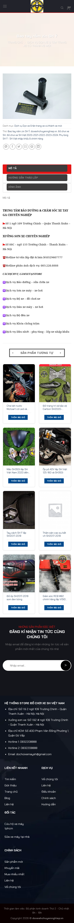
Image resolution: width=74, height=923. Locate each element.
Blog (7, 798)
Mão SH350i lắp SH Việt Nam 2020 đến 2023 (17, 471)
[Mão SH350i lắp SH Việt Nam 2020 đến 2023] (19, 447)
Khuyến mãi (11, 868)
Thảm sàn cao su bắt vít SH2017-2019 (54, 534)
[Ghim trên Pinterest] (32, 147)
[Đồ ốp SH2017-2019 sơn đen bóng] (19, 574)
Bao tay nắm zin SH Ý (19, 131)
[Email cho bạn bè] (25, 147)
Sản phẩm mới (13, 862)
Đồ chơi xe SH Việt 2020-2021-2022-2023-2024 (32, 135)
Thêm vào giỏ (18, 417)
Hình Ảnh (14, 187)
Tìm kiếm (10, 779)
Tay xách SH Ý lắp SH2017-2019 (16, 534)
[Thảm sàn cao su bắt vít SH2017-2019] (55, 510)
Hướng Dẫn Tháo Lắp (23, 177)
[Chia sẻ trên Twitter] (19, 147)
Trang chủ (15, 42)
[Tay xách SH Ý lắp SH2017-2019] (19, 510)
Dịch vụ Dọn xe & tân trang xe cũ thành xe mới (44, 44)
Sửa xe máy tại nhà (16, 837)
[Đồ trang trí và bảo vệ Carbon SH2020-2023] (55, 383)
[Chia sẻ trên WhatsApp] (6, 147)
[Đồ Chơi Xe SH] (37, 6)
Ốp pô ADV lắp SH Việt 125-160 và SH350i (55, 471)
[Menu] (5, 6)
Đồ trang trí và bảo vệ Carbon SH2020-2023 (55, 407)
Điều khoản (48, 792)
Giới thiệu (10, 785)
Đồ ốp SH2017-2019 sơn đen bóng (17, 598)
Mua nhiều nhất (14, 874)
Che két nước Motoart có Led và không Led (17, 407)
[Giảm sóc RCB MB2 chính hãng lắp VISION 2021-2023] (55, 574)
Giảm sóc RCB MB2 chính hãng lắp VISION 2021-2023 (55, 598)
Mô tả (12, 168)
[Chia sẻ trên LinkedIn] (38, 147)
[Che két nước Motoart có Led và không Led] (19, 383)
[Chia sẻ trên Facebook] (12, 147)
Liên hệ (9, 804)
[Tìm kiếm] (62, 7)
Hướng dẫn (48, 804)
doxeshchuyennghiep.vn (44, 131)
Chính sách (48, 798)
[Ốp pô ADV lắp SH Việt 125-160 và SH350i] (55, 447)
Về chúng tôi (49, 779)
